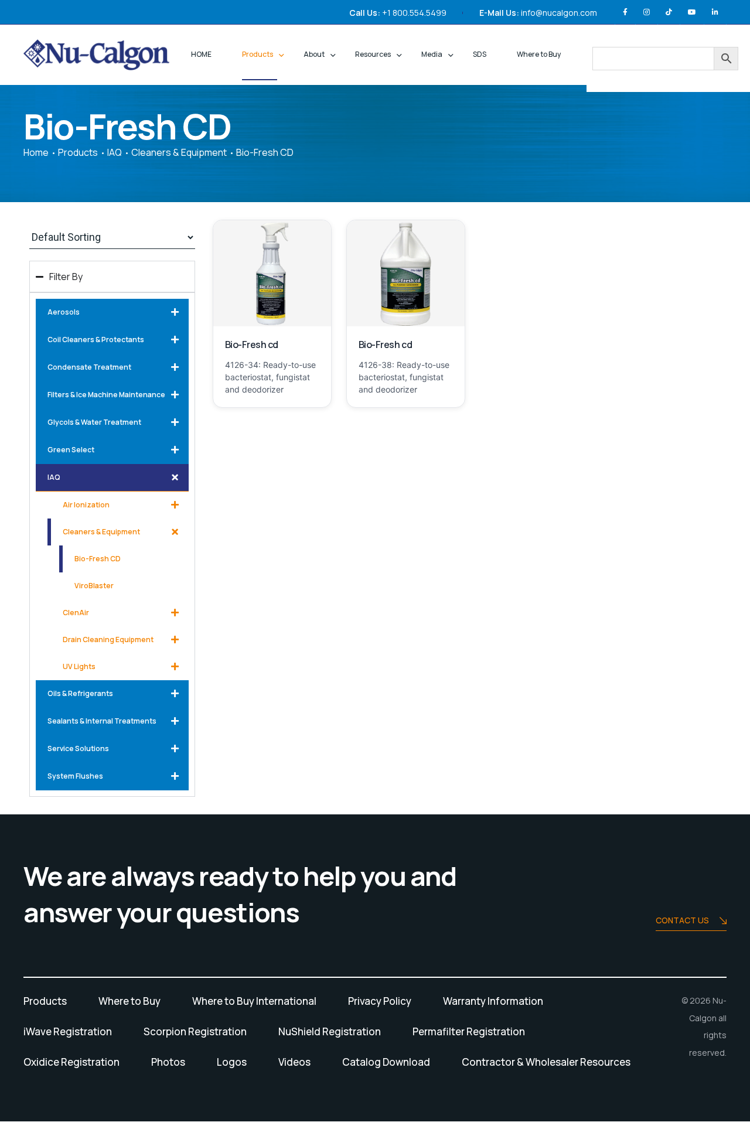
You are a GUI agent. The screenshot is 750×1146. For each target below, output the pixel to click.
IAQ (114, 152)
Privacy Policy (379, 1001)
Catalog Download (386, 1062)
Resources (373, 54)
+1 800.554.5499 (414, 12)
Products (257, 54)
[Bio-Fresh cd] (272, 273)
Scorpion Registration (195, 1031)
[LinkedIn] (715, 12)
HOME (201, 54)
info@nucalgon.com (559, 12)
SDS (479, 54)
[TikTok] (669, 12)
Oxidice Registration (71, 1062)
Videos (294, 1062)
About (314, 54)
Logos (232, 1062)
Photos (168, 1062)
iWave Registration (67, 1031)
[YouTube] (692, 12)
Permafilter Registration (468, 1031)
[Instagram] (646, 12)
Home (36, 152)
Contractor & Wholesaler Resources (546, 1062)
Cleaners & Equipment (179, 152)
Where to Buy (539, 54)
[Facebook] (625, 12)
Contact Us (682, 920)
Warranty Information (493, 1001)
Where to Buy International (254, 1001)
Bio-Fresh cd (251, 344)
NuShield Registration (329, 1031)
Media (431, 54)
